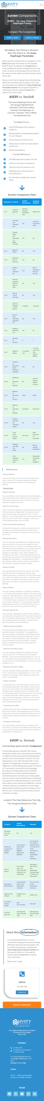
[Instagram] (28, 1094)
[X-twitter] (15, 1094)
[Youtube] (22, 1094)
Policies (13, 1069)
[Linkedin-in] (34, 1094)
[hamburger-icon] (41, 5)
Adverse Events (8, 488)
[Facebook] (9, 1094)
